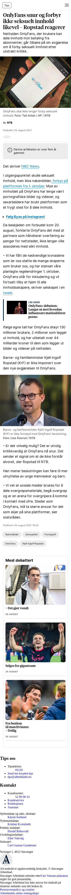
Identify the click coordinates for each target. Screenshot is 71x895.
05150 (19, 770)
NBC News (30, 166)
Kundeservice (16, 800)
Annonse (13, 807)
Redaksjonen (15, 803)
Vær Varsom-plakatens (54, 875)
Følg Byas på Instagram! (25, 217)
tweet (7, 293)
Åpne (66, 5)
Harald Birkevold (18, 831)
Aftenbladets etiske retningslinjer (19, 893)
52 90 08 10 (22, 796)
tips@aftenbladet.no (19, 776)
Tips (6, 5)
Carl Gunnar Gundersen (22, 845)
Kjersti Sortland (17, 817)
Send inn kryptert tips (20, 773)
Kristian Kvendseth (19, 824)
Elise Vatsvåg (16, 838)
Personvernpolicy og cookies (17, 889)
